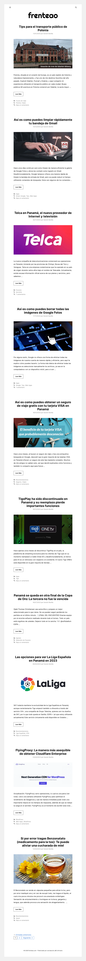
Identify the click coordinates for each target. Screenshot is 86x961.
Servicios (19, 292)
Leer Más (18, 94)
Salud (18, 918)
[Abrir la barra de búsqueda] (76, 7)
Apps (17, 194)
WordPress (19, 819)
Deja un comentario (22, 105)
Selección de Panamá (23, 640)
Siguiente (28, 938)
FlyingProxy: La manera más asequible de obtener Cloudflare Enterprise (43, 751)
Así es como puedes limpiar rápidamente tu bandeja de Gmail (43, 121)
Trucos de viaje (21, 101)
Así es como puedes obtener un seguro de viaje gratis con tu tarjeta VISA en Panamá (43, 405)
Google (23, 196)
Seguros (18, 482)
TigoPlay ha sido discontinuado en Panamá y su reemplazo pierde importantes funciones (43, 502)
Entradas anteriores (23, 935)
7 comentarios (20, 294)
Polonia (18, 103)
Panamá (18, 290)
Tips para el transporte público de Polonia (43, 28)
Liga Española (20, 733)
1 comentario (20, 387)
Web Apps (33, 196)
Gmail (18, 196)
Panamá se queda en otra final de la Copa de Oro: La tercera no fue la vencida (43, 597)
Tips (27, 196)
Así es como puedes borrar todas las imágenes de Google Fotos (43, 310)
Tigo (17, 578)
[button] (10, 7)
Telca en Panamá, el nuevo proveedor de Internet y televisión (43, 214)
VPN (27, 733)
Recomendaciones (22, 480)
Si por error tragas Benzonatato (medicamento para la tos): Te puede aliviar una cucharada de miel (43, 842)
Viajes (24, 103)
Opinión (18, 638)
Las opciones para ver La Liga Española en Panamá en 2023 (43, 658)
